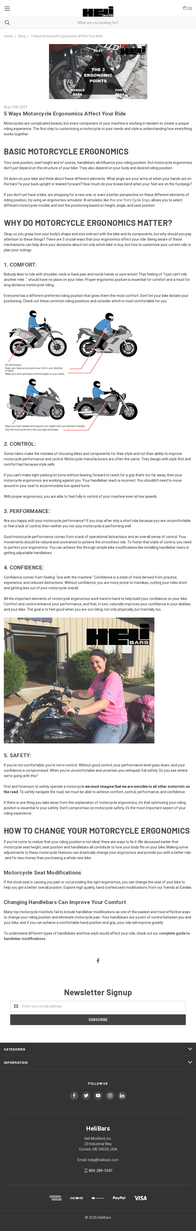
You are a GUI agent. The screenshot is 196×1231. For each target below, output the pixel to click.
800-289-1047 (100, 1170)
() (189, 8)
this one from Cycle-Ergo (130, 200)
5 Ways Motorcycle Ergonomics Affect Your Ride (65, 114)
